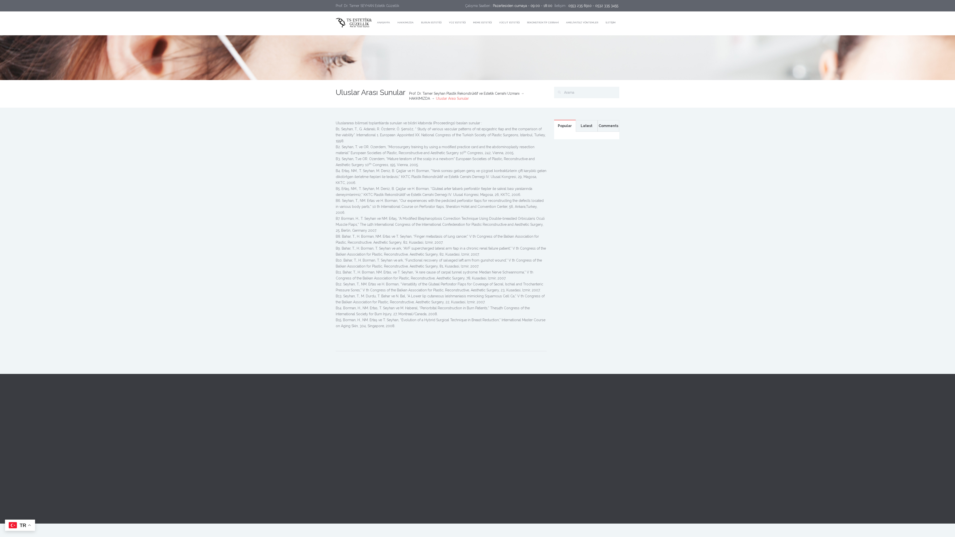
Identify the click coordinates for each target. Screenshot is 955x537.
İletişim (341, 473)
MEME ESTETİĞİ (482, 22)
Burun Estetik (346, 439)
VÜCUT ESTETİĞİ (509, 22)
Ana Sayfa (343, 417)
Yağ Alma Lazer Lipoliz (354, 462)
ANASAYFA (383, 22)
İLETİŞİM (611, 22)
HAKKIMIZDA (405, 22)
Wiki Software (371, 513)
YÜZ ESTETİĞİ (457, 22)
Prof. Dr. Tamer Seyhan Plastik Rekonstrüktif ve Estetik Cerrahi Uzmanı (464, 93)
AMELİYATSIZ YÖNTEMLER (582, 22)
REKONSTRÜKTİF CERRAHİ (543, 22)
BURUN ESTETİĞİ (431, 22)
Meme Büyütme (348, 450)
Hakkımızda (345, 428)
